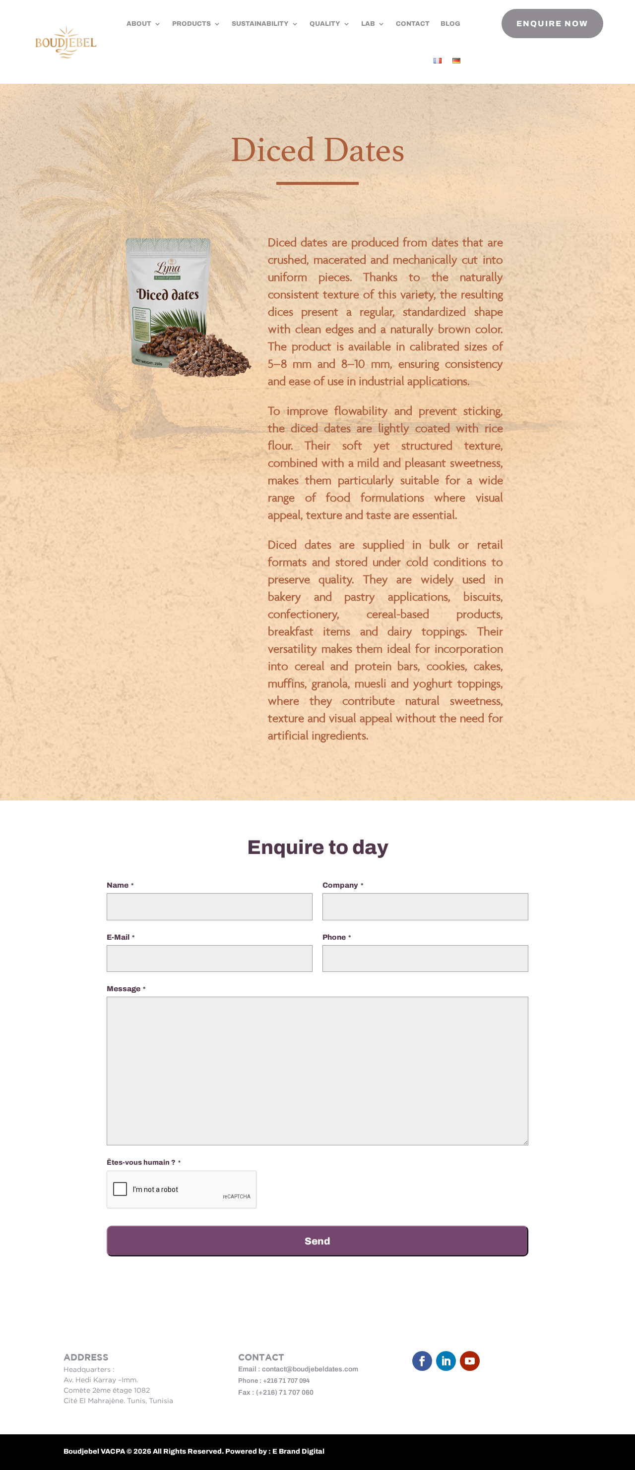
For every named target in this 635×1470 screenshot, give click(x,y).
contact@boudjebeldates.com (310, 1369)
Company (343, 885)
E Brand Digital (298, 1451)
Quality (325, 23)
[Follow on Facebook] (422, 1361)
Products (191, 23)
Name (120, 885)
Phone (336, 937)
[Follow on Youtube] (470, 1361)
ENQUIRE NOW (552, 23)
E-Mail (121, 937)
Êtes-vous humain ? (144, 1162)
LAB (368, 23)
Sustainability (260, 23)
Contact (413, 23)
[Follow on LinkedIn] (446, 1361)
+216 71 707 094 (286, 1380)
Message (126, 989)
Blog (450, 23)
